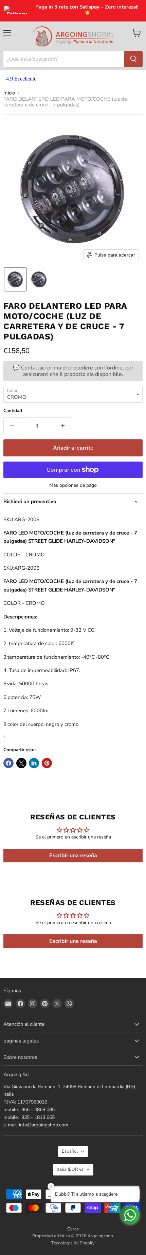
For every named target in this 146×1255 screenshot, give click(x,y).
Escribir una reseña (73, 855)
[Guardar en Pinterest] (47, 763)
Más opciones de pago (73, 485)
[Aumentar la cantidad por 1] (63, 425)
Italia (70, 1169)
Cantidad (12, 410)
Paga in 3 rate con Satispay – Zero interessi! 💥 (87, 10)
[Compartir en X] (21, 763)
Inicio (9, 93)
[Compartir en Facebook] (8, 763)
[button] (15, 279)
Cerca (73, 1229)
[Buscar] (133, 59)
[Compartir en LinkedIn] (34, 763)
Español (70, 1151)
